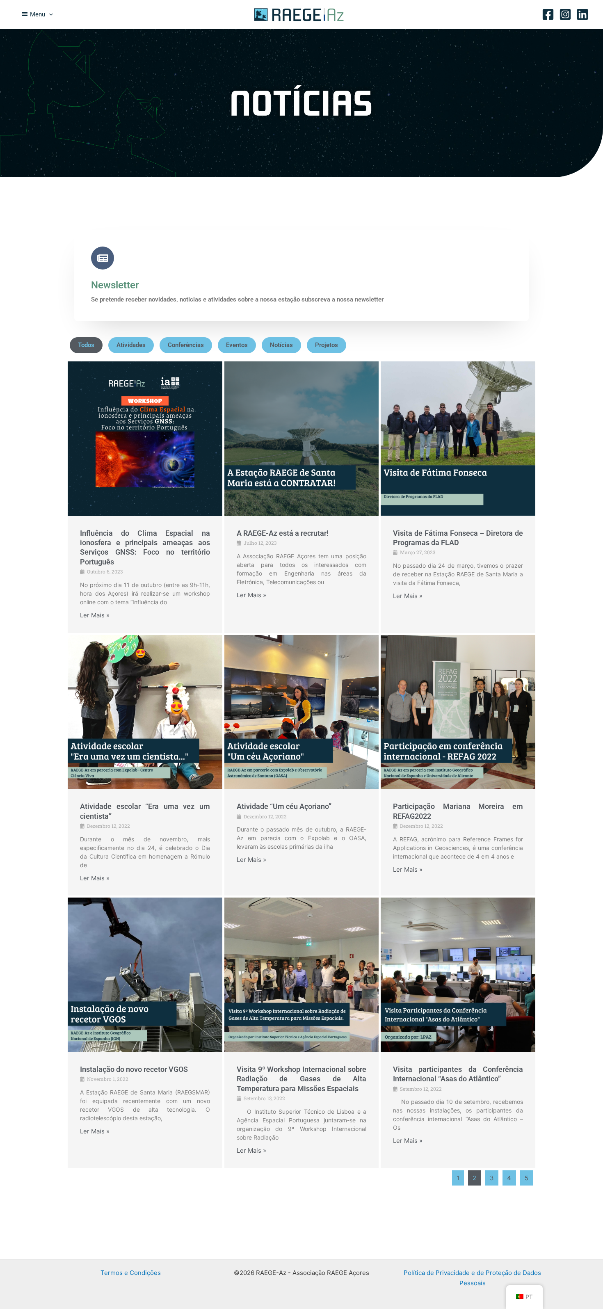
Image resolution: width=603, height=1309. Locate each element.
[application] (49, 14)
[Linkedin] (582, 14)
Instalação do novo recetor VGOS (134, 1069)
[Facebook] (548, 14)
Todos (86, 345)
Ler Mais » (95, 615)
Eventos (237, 345)
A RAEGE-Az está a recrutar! (283, 533)
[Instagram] (565, 14)
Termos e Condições (130, 1273)
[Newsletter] (102, 258)
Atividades (131, 345)
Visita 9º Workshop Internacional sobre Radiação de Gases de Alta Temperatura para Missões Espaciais (302, 1079)
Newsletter (115, 285)
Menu (37, 14)
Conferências (186, 345)
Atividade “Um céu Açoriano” (284, 806)
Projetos (326, 345)
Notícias (281, 345)
